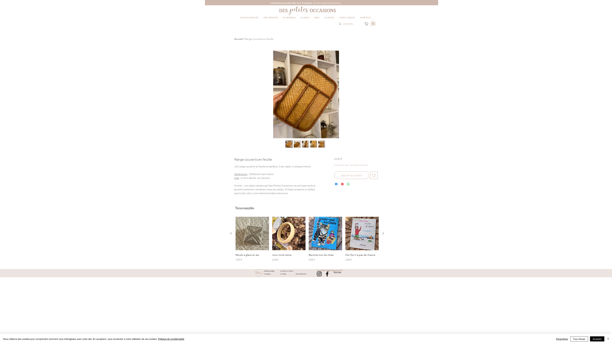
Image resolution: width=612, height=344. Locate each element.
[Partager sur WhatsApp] (348, 184)
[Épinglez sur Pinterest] (342, 184)
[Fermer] (608, 338)
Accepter (597, 338)
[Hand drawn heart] (366, 24)
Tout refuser (579, 338)
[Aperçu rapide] (252, 233)
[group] (307, 241)
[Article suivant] (383, 233)
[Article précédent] (231, 233)
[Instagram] (319, 274)
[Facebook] (327, 274)
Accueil (238, 38)
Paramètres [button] (562, 338)
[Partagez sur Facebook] (336, 184)
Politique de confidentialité (171, 338)
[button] (373, 22)
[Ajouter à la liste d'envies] (374, 175)
